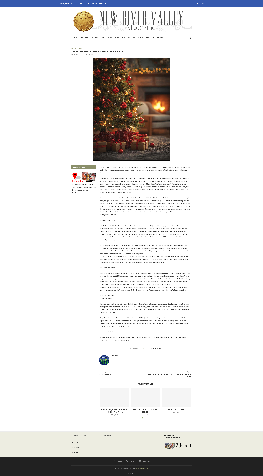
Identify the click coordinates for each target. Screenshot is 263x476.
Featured (94, 38)
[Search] (191, 38)
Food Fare (131, 38)
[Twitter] (200, 3)
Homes (109, 38)
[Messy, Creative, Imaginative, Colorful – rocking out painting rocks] (114, 397)
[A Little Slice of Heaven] (176, 397)
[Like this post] (144, 349)
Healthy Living (120, 38)
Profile (140, 38)
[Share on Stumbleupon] (157, 349)
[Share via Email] (160, 349)
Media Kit (102, 4)
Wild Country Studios (142, 468)
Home (75, 38)
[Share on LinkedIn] (153, 349)
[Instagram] (202, 3)
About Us (81, 4)
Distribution (92, 4)
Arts (102, 38)
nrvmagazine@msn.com (172, 438)
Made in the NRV (158, 38)
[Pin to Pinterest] (151, 349)
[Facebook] (197, 3)
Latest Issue (84, 38)
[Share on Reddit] (155, 349)
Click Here (75, 193)
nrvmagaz (115, 356)
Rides (148, 38)
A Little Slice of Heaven (176, 410)
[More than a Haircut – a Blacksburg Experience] (145, 397)
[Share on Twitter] (149, 349)
